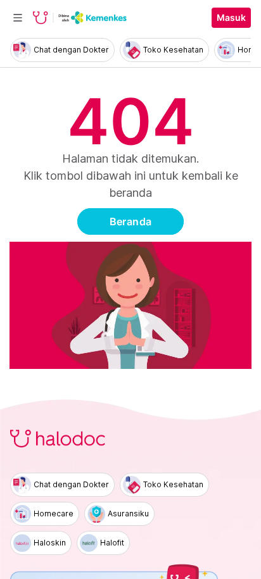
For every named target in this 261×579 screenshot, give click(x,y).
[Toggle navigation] (17, 17)
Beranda (131, 221)
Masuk (231, 18)
